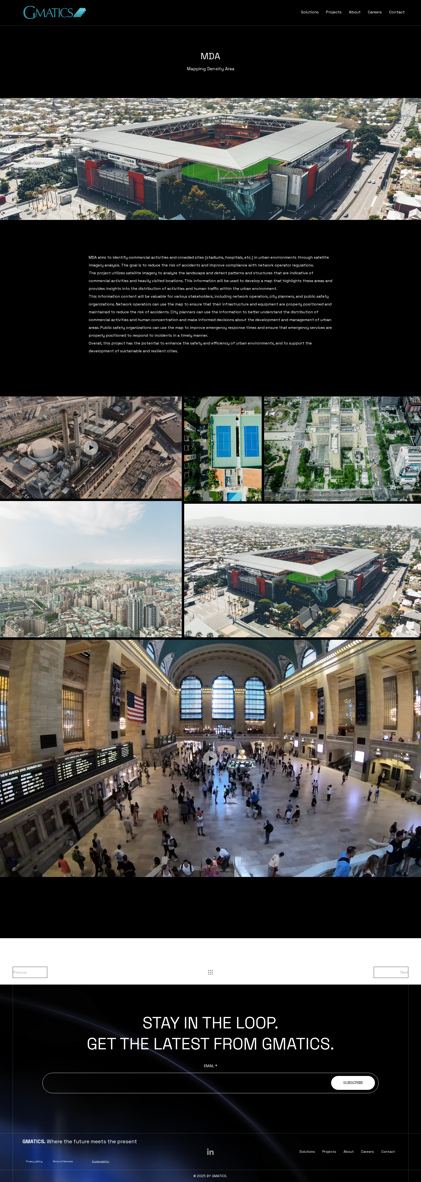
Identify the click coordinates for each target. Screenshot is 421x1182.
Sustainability (100, 1161)
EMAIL (209, 1066)
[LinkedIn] (210, 1151)
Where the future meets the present (79, 1141)
